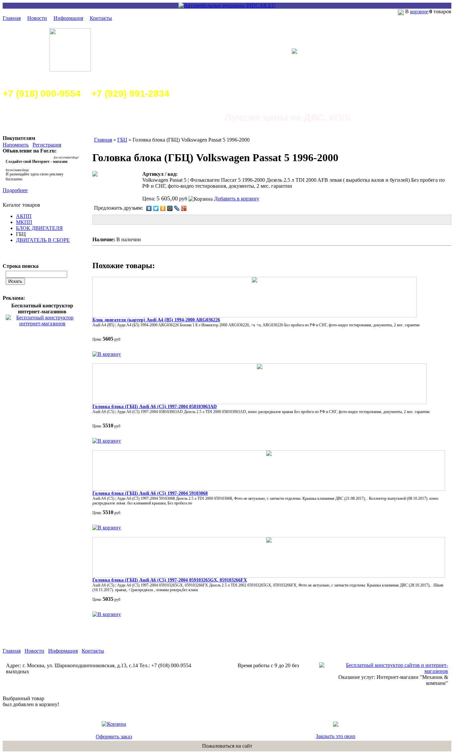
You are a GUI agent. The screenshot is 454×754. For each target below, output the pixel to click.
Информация (68, 18)
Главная (12, 18)
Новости (37, 18)
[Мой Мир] (170, 208)
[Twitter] (156, 208)
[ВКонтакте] (149, 208)
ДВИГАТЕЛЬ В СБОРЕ (43, 240)
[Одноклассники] (163, 208)
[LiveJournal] (176, 208)
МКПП (24, 222)
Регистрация (47, 145)
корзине (419, 11)
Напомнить (16, 145)
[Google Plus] (183, 208)
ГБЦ (122, 140)
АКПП (24, 216)
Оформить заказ (114, 736)
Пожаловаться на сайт (227, 746)
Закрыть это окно (335, 736)
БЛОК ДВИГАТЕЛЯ (39, 228)
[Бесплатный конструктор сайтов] (383, 671)
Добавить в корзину (236, 198)
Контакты (101, 18)
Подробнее (15, 190)
